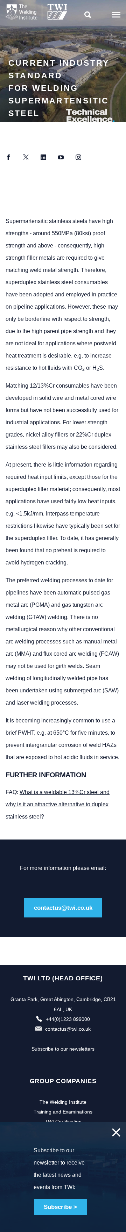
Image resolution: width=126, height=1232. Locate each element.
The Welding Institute (63, 1102)
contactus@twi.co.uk (63, 908)
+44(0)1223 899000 (68, 1019)
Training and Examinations (63, 1112)
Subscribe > (60, 1207)
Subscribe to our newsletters (62, 1049)
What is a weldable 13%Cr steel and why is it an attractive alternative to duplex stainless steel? (58, 804)
